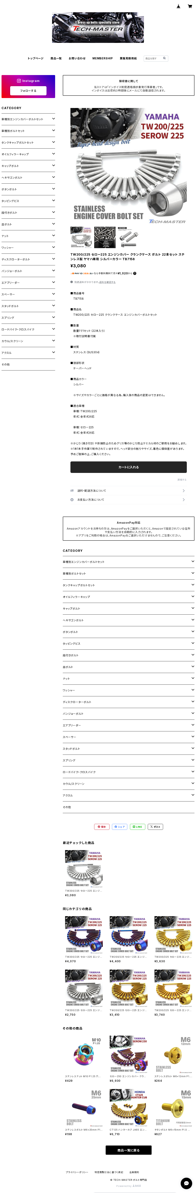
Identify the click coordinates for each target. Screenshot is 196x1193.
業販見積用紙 (128, 58)
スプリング (69, 760)
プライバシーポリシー (77, 1172)
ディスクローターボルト (77, 702)
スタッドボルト (71, 748)
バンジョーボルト (73, 713)
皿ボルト (68, 667)
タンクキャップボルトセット (79, 585)
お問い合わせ (77, 58)
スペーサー (69, 737)
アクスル (68, 795)
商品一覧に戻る (129, 1150)
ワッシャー (69, 690)
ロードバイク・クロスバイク (79, 772)
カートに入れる (129, 467)
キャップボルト (71, 608)
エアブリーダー (72, 725)
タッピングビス (72, 643)
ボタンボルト (70, 632)
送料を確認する (107, 282)
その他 (67, 807)
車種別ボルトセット (74, 573)
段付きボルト (71, 655)
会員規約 (134, 1172)
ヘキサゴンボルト (73, 620)
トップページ (36, 58)
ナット (66, 678)
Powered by (124, 1186)
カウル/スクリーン (73, 783)
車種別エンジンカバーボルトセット (84, 561)
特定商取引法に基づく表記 (109, 1172)
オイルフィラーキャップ (76, 597)
